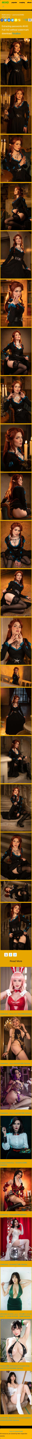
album (29, 2)
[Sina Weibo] (15, 20)
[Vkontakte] (8, 20)
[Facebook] (2, 20)
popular (14, 2)
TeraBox (16, 33)
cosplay (22, 2)
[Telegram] (12, 20)
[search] (2, 6)
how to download (16, 1431)
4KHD (5, 2)
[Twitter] (5, 20)
